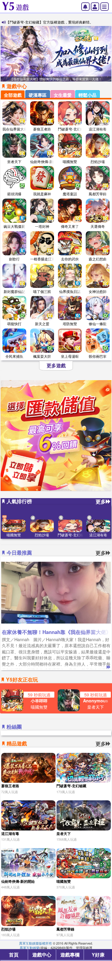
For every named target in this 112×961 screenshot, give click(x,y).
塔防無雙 (70, 323)
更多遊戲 (56, 366)
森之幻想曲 (98, 258)
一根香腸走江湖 (42, 258)
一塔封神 (42, 226)
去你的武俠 (70, 258)
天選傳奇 (97, 226)
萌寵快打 (14, 323)
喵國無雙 (70, 161)
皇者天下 (14, 161)
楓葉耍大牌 (42, 356)
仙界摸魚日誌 (70, 291)
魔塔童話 (70, 193)
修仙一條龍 (98, 323)
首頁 (14, 954)
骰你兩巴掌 (98, 356)
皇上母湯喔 (70, 356)
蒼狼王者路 (42, 128)
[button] (106, 54)
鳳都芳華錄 (98, 193)
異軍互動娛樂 (29, 947)
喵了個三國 (42, 291)
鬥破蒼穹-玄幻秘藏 (73, 128)
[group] (56, 54)
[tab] (13, 94)
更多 (101, 501)
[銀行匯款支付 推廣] (56, 435)
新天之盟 (42, 323)
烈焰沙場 (97, 161)
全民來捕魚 (14, 356)
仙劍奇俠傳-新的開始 (47, 161)
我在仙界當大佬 (14, 128)
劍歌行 (14, 258)
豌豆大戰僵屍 (14, 226)
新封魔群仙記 (14, 291)
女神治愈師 (98, 291)
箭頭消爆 (14, 193)
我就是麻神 (42, 193)
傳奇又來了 (70, 226)
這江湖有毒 (98, 128)
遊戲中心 (41, 954)
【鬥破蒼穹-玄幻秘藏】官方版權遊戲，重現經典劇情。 (49, 22)
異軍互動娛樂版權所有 (35, 943)
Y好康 (98, 954)
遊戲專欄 (69, 954)
